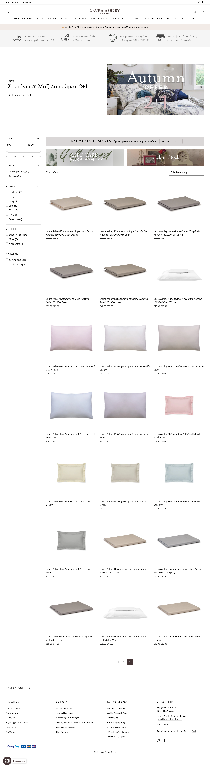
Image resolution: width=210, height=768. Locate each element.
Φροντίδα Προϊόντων (116, 708)
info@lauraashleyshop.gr (170, 719)
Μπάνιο (65, 18)
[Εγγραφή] (194, 731)
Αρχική (11, 80)
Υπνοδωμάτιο (46, 18)
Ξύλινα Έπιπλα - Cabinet (118, 732)
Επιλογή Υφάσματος (116, 722)
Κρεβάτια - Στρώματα (116, 736)
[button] (11, 138)
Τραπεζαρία (99, 18)
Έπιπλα (171, 18)
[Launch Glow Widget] (7, 761)
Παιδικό (135, 18)
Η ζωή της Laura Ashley (17, 722)
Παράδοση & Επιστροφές (67, 717)
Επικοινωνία (26, 2)
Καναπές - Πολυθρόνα (117, 727)
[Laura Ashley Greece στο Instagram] (158, 740)
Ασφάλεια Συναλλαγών (66, 727)
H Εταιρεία (10, 717)
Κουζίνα (81, 18)
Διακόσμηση (153, 18)
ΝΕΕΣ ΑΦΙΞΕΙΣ (23, 18)
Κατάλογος (188, 18)
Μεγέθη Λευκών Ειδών (117, 713)
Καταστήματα (12, 2)
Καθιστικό (118, 18)
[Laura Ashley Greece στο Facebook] (164, 740)
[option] (105, 27)
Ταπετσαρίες (112, 717)
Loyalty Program (13, 708)
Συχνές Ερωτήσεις (64, 708)
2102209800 (143, 40)
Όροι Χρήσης (62, 732)
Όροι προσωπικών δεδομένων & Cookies (74, 722)
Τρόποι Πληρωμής (64, 713)
